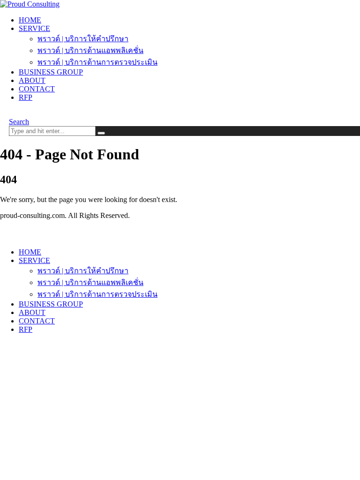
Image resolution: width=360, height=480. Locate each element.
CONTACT (37, 89)
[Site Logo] (30, 4)
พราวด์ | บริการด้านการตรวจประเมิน (98, 62)
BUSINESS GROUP (51, 72)
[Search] (101, 133)
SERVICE (34, 28)
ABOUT (32, 80)
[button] (19, 122)
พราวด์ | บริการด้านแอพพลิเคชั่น (90, 50)
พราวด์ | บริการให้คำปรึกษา (83, 39)
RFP (25, 97)
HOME (30, 20)
